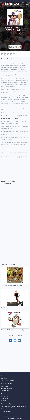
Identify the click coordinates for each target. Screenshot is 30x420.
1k (19, 41)
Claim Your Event (5, 390)
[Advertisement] (15, 169)
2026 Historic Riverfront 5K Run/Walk (11, 285)
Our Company (4, 378)
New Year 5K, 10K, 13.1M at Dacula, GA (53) (13, 330)
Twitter (4, 400)
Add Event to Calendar (6, 388)
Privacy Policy (19, 418)
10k (16, 41)
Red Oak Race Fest (6, 308)
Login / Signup (4, 386)
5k (18, 41)
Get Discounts (7, 411)
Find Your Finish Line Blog (7, 380)
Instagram (5, 398)
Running (12, 41)
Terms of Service (11, 418)
